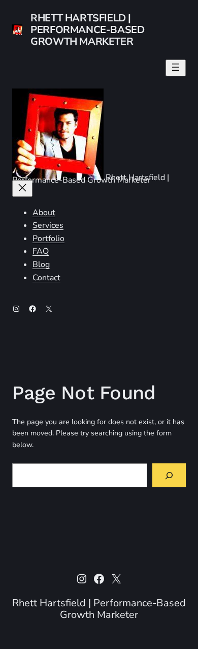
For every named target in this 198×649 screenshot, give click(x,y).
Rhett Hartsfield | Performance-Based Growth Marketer (87, 29)
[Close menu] (22, 188)
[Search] (169, 475)
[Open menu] (176, 68)
